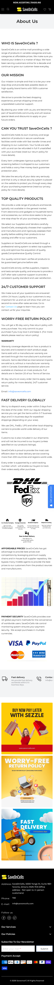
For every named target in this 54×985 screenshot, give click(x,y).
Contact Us (11, 306)
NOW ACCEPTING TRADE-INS (27, 2)
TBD (14, 898)
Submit (44, 948)
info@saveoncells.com (19, 391)
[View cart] (49, 9)
